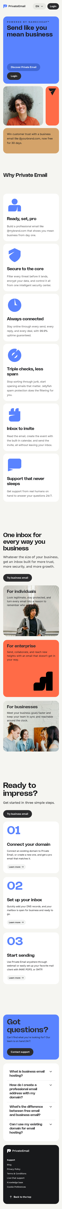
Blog (9, 1164)
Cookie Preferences (16, 1186)
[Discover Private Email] (14, 6)
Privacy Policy (13, 1169)
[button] (31, 1073)
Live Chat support (15, 1178)
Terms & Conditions (16, 1173)
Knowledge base (15, 1182)
